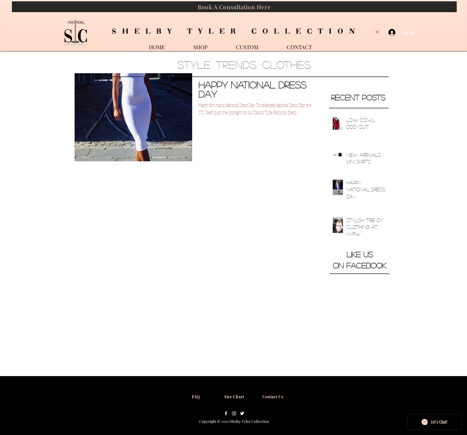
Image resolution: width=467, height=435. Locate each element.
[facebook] (226, 413)
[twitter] (242, 413)
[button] (377, 30)
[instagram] (234, 413)
